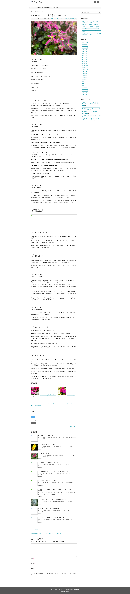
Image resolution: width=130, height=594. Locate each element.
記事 (34, 7)
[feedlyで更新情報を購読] (95, 2)
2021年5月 (84, 79)
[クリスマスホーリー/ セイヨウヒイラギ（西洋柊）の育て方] (34, 474)
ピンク (62, 18)
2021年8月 (84, 73)
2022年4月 (84, 57)
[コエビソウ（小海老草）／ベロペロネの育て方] (34, 520)
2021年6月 (84, 77)
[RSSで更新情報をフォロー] (98, 2)
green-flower (73, 426)
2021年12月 (85, 65)
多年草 (65, 18)
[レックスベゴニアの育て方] (34, 438)
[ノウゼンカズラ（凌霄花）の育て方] (34, 465)
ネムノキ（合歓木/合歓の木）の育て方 (48, 508)
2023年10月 (85, 42)
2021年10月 (85, 69)
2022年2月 (84, 61)
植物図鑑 (39, 7)
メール (33, 563)
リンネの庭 (66, 591)
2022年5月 (84, 55)
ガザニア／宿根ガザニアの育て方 (47, 444)
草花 (71, 18)
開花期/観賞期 (47, 7)
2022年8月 (84, 51)
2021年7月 (84, 75)
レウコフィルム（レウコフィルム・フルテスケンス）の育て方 (46, 533)
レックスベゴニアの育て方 (45, 435)
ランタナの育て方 (35, 529)
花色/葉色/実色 (55, 7)
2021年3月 (84, 83)
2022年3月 (84, 59)
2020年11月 (85, 89)
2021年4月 (84, 81)
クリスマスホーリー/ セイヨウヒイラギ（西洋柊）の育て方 (54, 471)
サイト (32, 568)
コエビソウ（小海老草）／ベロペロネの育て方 (51, 517)
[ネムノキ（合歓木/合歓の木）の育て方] (34, 511)
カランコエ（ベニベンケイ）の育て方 (48, 480)
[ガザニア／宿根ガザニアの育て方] (34, 447)
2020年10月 (85, 91)
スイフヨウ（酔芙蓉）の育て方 (89, 111)
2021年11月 (85, 67)
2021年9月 (84, 71)
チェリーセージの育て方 (45, 453)
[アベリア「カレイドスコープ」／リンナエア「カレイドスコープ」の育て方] (34, 492)
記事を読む (40, 440)
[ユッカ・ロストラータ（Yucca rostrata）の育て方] (34, 502)
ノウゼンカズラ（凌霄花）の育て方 (48, 462)
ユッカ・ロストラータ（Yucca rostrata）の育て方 (52, 499)
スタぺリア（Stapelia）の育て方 (90, 24)
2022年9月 (84, 50)
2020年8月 (84, 94)
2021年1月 (84, 87)
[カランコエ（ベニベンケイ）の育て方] (34, 483)
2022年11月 (85, 46)
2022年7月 (84, 53)
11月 (54, 18)
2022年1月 (84, 63)
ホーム (30, 7)
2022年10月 (85, 48)
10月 (52, 18)
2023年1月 (84, 44)
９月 (57, 18)
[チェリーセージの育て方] (34, 456)
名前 (32, 558)
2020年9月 (84, 93)
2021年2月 (84, 85)
